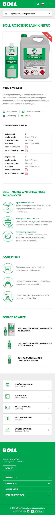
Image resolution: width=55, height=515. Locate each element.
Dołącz (9, 468)
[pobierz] (26, 146)
